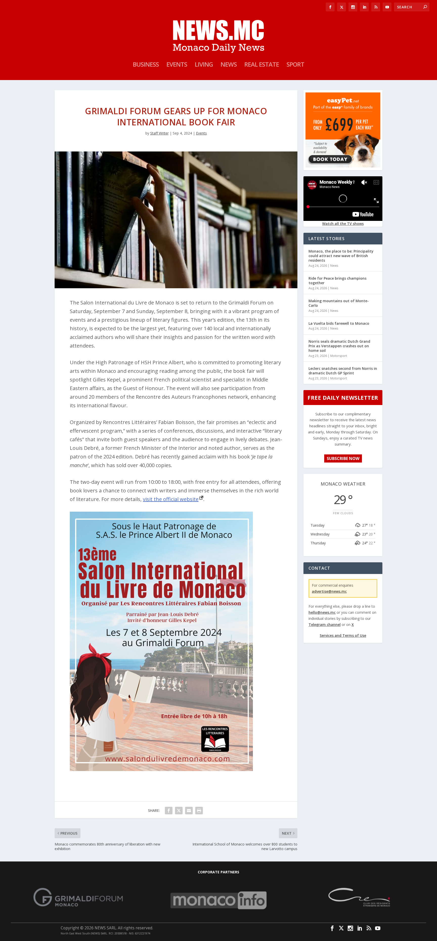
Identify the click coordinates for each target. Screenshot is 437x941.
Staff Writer (159, 133)
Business (146, 65)
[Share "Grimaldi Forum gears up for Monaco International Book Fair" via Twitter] (179, 810)
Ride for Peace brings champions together (337, 280)
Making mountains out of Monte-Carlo (339, 303)
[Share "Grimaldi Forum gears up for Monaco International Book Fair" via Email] (189, 810)
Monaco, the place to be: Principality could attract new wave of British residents (341, 256)
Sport (295, 65)
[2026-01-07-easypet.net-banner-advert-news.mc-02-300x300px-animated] (342, 166)
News (229, 65)
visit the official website (171, 499)
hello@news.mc (322, 612)
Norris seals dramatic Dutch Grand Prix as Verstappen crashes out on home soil (339, 346)
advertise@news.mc (329, 591)
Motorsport (338, 356)
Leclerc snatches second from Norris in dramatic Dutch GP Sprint (343, 370)
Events (176, 65)
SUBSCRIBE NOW (343, 458)
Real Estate (261, 65)
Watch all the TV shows (343, 223)
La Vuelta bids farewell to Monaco (339, 323)
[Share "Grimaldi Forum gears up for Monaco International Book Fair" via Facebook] (169, 810)
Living (204, 65)
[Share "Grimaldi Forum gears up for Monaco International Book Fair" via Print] (199, 810)
